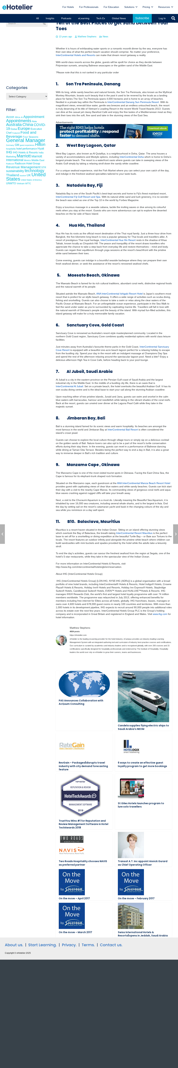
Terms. (88, 945)
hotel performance (26, 148)
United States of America (31, 180)
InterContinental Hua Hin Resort (118, 240)
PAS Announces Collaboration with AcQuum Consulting (81, 702)
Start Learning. (42, 945)
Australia (14, 124)
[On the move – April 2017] (72, 882)
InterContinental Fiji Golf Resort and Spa (78, 196)
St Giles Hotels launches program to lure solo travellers (141, 805)
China (27, 124)
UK (29, 175)
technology (34, 170)
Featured (16, 133)
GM (17, 144)
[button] (136, 7)
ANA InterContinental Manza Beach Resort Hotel (143, 483)
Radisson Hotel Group (27, 163)
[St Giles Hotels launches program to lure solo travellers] (131, 787)
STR (43, 167)
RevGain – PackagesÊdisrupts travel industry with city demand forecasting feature (83, 766)
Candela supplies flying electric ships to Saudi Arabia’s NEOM (143, 727)
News (105, 36)
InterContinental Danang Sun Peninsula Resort (133, 102)
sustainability (15, 171)
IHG (9, 152)
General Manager (25, 140)
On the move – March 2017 (75, 932)
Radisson (10, 164)
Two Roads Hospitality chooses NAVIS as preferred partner (83, 862)
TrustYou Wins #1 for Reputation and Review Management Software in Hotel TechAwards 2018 (83, 824)
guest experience (27, 145)
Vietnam (21, 183)
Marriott (24, 156)
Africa (17, 117)
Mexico (27, 160)
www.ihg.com (160, 614)
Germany (10, 145)
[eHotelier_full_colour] (17, 7)
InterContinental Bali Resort (123, 429)
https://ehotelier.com (78, 635)
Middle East (37, 160)
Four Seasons (30, 136)
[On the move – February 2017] (131, 882)
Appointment (33, 117)
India (41, 152)
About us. (14, 945)
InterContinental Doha (132, 156)
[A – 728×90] (114, 137)
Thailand (12, 175)
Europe (24, 128)
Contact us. (111, 945)
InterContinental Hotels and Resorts (75, 55)
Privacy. (69, 945)
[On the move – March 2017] (72, 916)
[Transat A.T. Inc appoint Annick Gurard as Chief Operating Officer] (131, 845)
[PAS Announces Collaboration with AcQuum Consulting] (84, 684)
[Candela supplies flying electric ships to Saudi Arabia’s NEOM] (143, 696)
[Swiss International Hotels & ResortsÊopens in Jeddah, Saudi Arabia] (131, 916)
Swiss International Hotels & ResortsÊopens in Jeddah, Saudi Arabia (143, 934)
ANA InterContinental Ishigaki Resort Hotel (119, 293)
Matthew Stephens (87, 36)
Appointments (18, 120)
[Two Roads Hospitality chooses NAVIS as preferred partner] (72, 845)
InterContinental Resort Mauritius (134, 533)
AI (22, 117)
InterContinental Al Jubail (69, 386)
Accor (10, 117)
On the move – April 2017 (74, 898)
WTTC (28, 183)
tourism (23, 175)
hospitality (11, 149)
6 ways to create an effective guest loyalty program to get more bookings (142, 764)
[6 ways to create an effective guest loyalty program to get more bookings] (131, 746)
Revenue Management (23, 167)
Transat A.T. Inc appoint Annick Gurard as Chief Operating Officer (142, 862)
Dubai (14, 129)
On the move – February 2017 (136, 898)
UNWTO (11, 183)
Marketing (11, 156)
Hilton (40, 144)
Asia (34, 121)
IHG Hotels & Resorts (25, 152)
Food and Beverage (21, 134)
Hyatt (41, 148)
